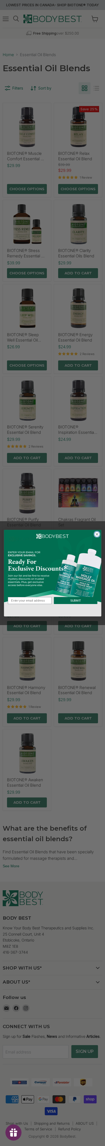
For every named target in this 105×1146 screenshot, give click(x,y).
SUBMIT (75, 600)
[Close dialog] (97, 534)
